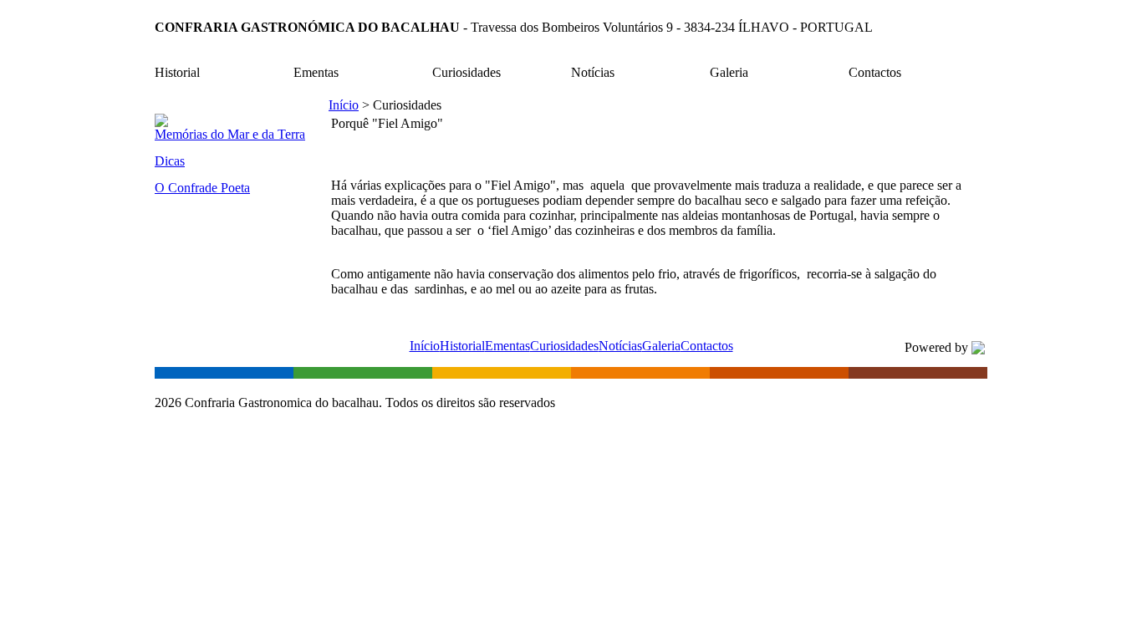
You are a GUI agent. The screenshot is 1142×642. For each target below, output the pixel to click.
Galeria (661, 346)
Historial (462, 346)
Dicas (170, 161)
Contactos (707, 346)
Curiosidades (564, 346)
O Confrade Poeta (202, 188)
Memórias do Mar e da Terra (230, 134)
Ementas (507, 346)
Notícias (620, 346)
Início (344, 105)
